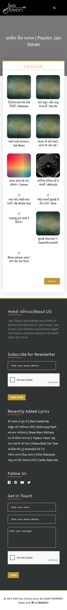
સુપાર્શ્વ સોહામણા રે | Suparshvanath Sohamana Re (48, 242)
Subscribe (16, 397)
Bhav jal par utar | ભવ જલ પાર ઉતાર (19, 259)
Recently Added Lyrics (28, 411)
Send (13, 575)
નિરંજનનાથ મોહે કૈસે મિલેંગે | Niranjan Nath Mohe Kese (19, 106)
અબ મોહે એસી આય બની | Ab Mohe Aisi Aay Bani (19, 203)
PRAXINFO (42, 602)
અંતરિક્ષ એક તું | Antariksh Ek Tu (26, 449)
